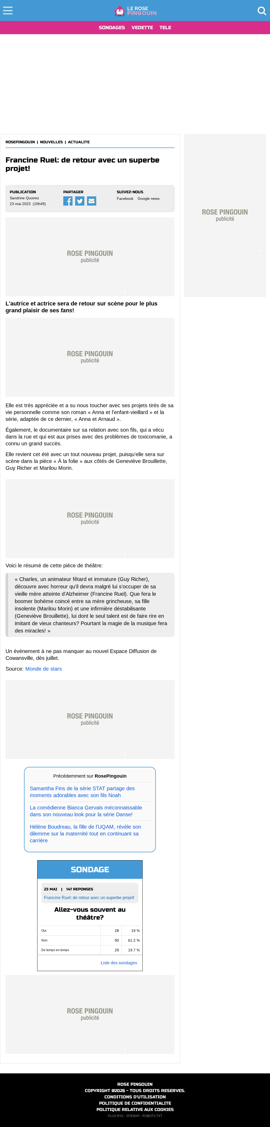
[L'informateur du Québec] (135, 10)
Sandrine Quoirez (24, 198)
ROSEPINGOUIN (20, 142)
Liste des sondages (119, 963)
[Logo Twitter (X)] (79, 201)
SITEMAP (133, 1116)
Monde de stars (43, 669)
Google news (149, 198)
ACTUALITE (79, 142)
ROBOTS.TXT (152, 1116)
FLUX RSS (115, 1116)
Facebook (125, 198)
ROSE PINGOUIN (135, 1084)
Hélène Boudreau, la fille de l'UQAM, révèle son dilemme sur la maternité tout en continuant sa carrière (85, 833)
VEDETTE (142, 27)
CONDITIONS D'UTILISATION (135, 1096)
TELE (165, 27)
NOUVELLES (51, 142)
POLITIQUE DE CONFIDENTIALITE (135, 1103)
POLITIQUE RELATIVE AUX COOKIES (135, 1109)
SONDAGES (112, 27)
